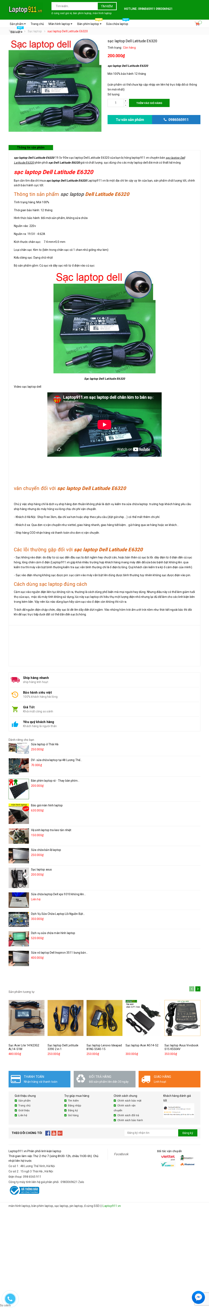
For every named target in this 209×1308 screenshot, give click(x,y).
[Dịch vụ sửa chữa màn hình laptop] (19, 938)
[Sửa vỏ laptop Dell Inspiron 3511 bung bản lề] (19, 958)
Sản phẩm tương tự (21, 991)
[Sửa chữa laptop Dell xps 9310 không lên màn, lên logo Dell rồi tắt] (19, 900)
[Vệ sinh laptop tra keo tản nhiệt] (19, 836)
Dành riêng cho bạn (21, 739)
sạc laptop (72, 194)
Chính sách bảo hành (130, 1120)
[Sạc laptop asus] (19, 878)
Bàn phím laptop (89, 23)
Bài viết (17, 31)
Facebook (121, 1154)
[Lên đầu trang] (202, 1287)
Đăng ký (73, 1110)
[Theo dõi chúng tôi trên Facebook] (47, 1133)
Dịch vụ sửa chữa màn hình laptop (53, 933)
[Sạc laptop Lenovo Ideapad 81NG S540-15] (104, 1017)
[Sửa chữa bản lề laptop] (19, 855)
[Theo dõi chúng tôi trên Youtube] (54, 1133)
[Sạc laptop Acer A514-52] (143, 1017)
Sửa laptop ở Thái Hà (44, 744)
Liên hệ (22, 1115)
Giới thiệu (24, 1110)
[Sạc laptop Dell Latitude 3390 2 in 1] (65, 1017)
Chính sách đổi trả (128, 1115)
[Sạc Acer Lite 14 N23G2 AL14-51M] (26, 1017)
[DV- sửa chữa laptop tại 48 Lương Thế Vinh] (19, 766)
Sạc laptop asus (41, 869)
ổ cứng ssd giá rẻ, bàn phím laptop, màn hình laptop (81, 13)
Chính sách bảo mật (129, 1100)
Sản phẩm (17, 24)
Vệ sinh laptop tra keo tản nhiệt (51, 830)
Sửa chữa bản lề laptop (46, 850)
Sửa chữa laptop (117, 23)
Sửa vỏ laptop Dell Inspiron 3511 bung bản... (59, 952)
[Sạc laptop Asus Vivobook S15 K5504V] (182, 1017)
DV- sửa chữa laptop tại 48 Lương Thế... (56, 760)
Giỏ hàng (73, 1115)
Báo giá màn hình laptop (47, 805)
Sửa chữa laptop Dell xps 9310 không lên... (58, 894)
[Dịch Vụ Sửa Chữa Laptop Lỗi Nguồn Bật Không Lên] (19, 919)
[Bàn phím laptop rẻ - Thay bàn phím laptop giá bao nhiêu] (19, 789)
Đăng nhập (74, 1105)
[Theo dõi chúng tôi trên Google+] (60, 1133)
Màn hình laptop (60, 24)
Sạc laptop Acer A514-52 (142, 1045)
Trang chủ (37, 24)
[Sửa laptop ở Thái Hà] (19, 748)
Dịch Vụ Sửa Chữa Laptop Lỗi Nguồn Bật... (58, 913)
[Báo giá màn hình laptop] (19, 814)
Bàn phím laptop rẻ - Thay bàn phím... (55, 780)
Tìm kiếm (107, 6)
